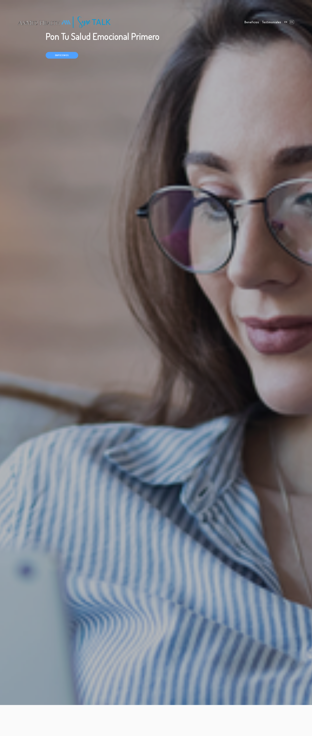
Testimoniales (271, 22)
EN (285, 22)
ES (292, 22)
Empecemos (62, 55)
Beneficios (251, 22)
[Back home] (64, 22)
